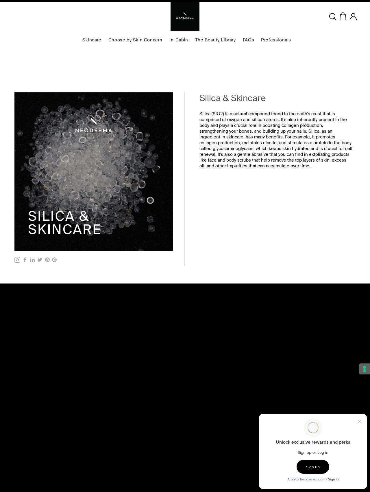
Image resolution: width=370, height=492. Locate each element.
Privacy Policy (116, 448)
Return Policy (115, 454)
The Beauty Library (204, 428)
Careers (195, 448)
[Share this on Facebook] (25, 260)
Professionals (200, 454)
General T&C (115, 428)
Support (195, 467)
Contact (195, 435)
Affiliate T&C (115, 435)
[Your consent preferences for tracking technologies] (364, 368)
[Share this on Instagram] (17, 260)
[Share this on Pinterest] (47, 260)
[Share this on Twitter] (40, 260)
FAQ (191, 441)
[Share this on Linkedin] (32, 260)
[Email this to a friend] (54, 260)
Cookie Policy (116, 441)
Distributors (198, 460)
